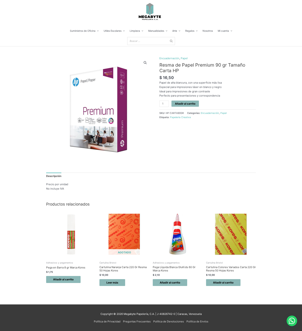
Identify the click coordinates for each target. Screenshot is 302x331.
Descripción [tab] (53, 176)
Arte (174, 30)
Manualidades (156, 30)
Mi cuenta (223, 30)
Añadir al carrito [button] (63, 279)
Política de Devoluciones (168, 321)
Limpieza (135, 30)
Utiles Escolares (112, 30)
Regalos (189, 30)
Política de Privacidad (107, 321)
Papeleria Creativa (180, 117)
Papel (184, 58)
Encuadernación (169, 58)
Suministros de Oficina (82, 30)
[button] (145, 63)
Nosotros (208, 30)
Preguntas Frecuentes (137, 321)
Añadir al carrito (185, 103)
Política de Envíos (197, 321)
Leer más (112, 282)
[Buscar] (171, 41)
